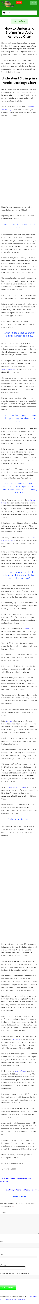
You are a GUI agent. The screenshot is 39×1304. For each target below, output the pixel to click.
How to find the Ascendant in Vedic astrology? (15, 1180)
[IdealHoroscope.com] (7, 2)
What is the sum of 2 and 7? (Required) (14, 1273)
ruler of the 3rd (10, 575)
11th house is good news (17, 787)
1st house (26, 629)
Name (2, 1242)
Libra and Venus (20, 1071)
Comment (4, 1212)
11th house (16, 1039)
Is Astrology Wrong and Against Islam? (22, 1190)
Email (2, 1254)
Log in (33, 3)
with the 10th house (8, 369)
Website (3, 1265)
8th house (9, 721)
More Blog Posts (19, 21)
